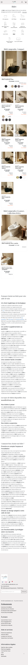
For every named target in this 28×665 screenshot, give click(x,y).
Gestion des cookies (6, 647)
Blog (2, 654)
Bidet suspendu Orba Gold (19, 167)
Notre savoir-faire (6, 623)
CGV (2, 652)
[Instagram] (6, 582)
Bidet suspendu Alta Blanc (19, 106)
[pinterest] (12, 582)
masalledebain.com (7, 400)
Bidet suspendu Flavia (6, 106)
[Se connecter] (22, 2)
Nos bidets (17, 363)
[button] (24, 653)
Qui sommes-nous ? (6, 620)
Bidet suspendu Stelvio (6, 167)
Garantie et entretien (7, 638)
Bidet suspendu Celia (7, 79)
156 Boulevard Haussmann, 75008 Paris (12, 588)
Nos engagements (6, 621)
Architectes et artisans (7, 608)
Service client (5, 634)
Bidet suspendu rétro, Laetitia (10, 243)
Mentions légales (5, 649)
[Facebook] (2, 582)
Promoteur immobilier (7, 612)
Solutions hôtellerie (6, 607)
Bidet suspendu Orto (6, 197)
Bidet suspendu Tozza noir (19, 140)
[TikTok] (9, 582)
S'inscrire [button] (24, 591)
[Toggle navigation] (1, 2)
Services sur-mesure (6, 625)
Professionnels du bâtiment (8, 610)
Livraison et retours (6, 636)
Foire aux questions (6, 632)
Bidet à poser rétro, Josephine (7, 268)
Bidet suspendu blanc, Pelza (6, 140)
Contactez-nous (6, 651)
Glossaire (3, 656)
